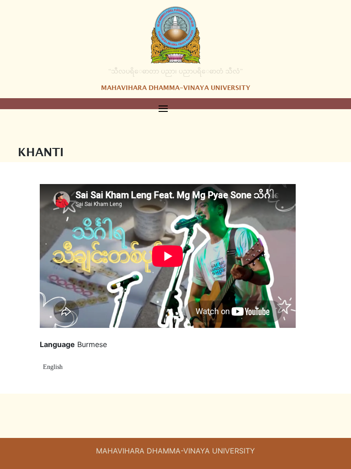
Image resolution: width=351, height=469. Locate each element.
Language (57, 344)
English (53, 367)
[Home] (175, 34)
